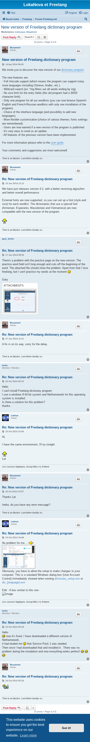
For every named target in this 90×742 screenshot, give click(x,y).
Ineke (5, 365)
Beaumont (31, 32)
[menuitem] (11, 12)
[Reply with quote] (78, 51)
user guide (57, 142)
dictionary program (72, 69)
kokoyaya (20, 32)
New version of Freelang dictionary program (41, 27)
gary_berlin (8, 239)
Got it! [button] (66, 728)
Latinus (14, 415)
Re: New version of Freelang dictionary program (37, 179)
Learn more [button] (28, 735)
